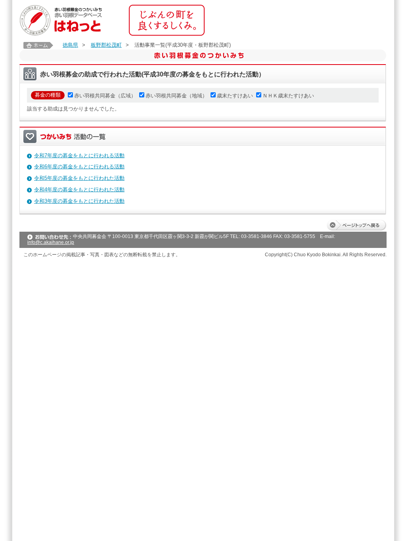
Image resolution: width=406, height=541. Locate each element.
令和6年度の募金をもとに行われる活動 (79, 167)
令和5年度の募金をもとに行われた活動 (79, 178)
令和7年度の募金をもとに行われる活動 (79, 155)
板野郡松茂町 (106, 45)
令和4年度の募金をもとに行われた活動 (79, 189)
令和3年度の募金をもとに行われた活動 (79, 201)
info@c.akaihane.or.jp (50, 242)
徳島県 (70, 45)
